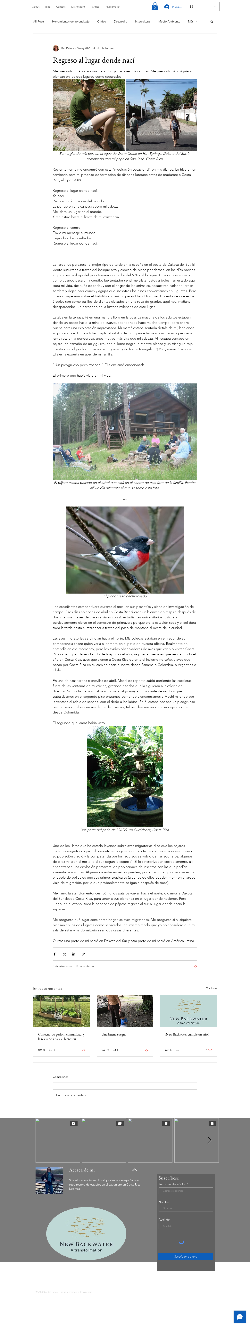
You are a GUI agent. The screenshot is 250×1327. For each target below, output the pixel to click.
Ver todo (211, 988)
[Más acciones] (195, 48)
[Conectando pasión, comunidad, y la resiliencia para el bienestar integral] (61, 1011)
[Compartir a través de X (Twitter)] (64, 954)
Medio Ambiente (169, 21)
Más (190, 21)
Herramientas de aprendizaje (70, 21)
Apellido (164, 1219)
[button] (154, 6)
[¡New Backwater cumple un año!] (188, 1011)
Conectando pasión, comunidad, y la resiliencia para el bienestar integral (61, 1036)
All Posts (38, 21)
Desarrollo (120, 21)
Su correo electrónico (172, 1184)
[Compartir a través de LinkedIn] (74, 954)
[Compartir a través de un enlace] (83, 954)
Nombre (164, 1201)
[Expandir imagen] (89, 115)
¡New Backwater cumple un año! (187, 1034)
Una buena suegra (114, 1034)
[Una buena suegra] (125, 1011)
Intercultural (143, 21)
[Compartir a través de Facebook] (54, 954)
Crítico (101, 21)
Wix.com (87, 1291)
